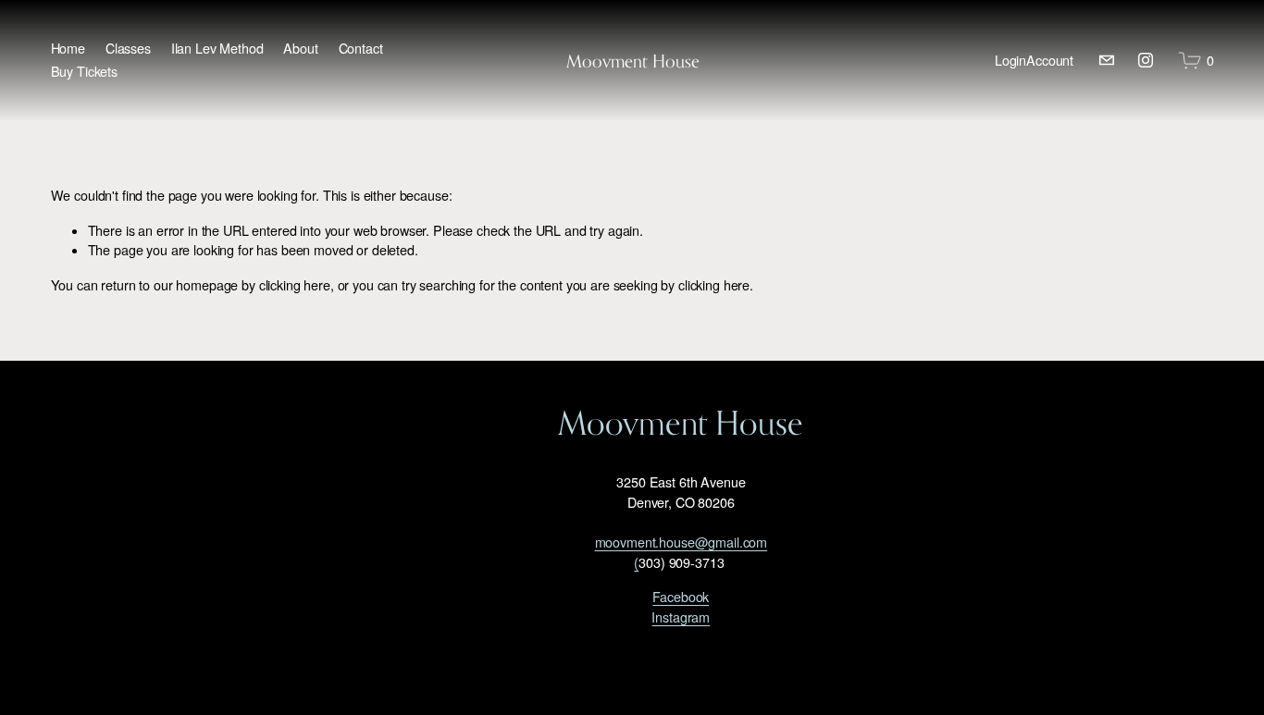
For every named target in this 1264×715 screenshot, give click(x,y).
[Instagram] (1145, 60)
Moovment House (633, 60)
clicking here (294, 285)
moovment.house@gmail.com (681, 542)
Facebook (680, 596)
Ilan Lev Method (217, 48)
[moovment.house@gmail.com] (1106, 60)
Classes (128, 48)
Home (68, 48)
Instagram (680, 617)
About (300, 48)
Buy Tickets (84, 71)
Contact (361, 48)
